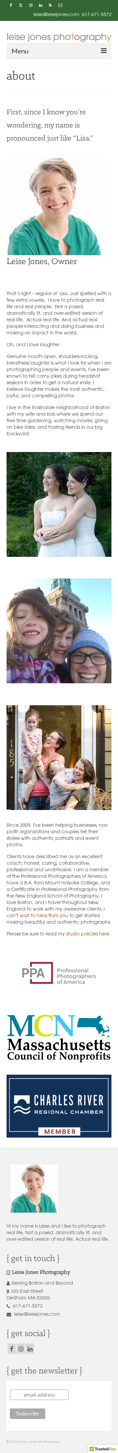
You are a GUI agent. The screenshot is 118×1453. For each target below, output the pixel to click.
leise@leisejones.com (36, 1314)
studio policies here (87, 934)
